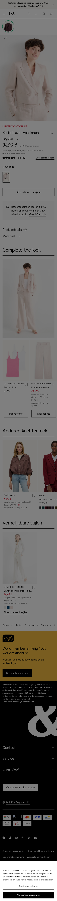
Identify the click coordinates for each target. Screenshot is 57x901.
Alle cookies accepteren (28, 895)
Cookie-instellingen (28, 886)
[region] (28, 881)
